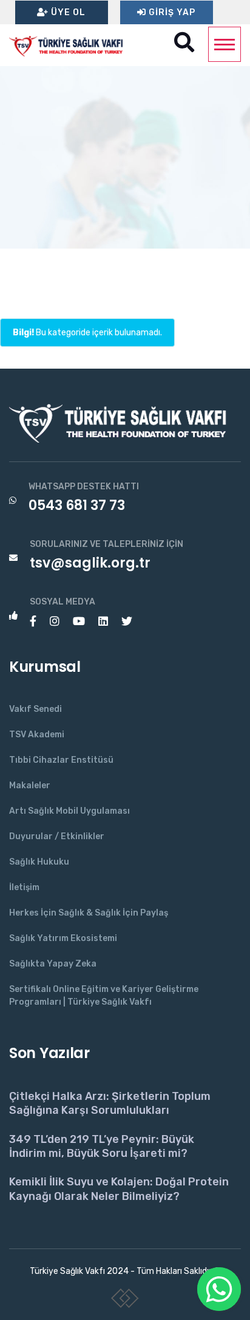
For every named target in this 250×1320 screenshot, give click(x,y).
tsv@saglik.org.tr (90, 563)
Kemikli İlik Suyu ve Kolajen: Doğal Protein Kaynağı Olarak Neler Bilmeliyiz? (119, 1188)
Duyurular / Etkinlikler (56, 836)
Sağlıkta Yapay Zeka (52, 964)
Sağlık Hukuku (39, 862)
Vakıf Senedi (35, 709)
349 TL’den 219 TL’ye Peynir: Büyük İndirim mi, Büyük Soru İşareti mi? (101, 1146)
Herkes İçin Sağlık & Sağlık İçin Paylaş (88, 913)
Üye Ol (67, 12)
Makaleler (29, 785)
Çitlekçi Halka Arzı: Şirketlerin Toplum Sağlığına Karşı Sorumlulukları (110, 1103)
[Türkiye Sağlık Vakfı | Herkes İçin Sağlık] (69, 44)
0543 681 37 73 (77, 505)
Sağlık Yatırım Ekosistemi (63, 938)
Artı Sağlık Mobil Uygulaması (69, 811)
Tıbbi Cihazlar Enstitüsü (61, 760)
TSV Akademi (36, 734)
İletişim (24, 887)
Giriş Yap (170, 12)
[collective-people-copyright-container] (125, 1300)
